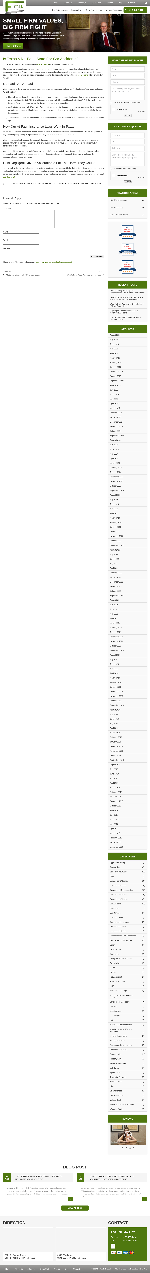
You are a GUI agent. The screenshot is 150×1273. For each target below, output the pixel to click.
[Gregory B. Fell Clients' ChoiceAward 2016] (127, 273)
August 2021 (115, 600)
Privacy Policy (135, 102)
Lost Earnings (115, 1011)
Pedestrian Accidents (119, 1050)
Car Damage (115, 913)
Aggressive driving (117, 863)
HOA (112, 986)
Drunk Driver (115, 963)
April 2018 (114, 783)
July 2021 (114, 605)
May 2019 (114, 724)
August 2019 (115, 710)
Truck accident (116, 1082)
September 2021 (117, 596)
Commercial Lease (118, 927)
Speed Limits (115, 1073)
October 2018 (115, 756)
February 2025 (116, 413)
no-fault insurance (74, 184)
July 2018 (114, 769)
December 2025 (116, 372)
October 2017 (115, 806)
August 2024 (115, 440)
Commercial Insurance (119, 922)
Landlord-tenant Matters (120, 1002)
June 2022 (114, 559)
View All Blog (75, 1208)
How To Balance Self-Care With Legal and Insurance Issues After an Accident (127, 298)
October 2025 (115, 376)
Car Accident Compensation (121, 890)
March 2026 (115, 358)
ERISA (113, 972)
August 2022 (115, 550)
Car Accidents (43, 64)
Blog (120, 3)
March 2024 (115, 463)
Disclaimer (127, 102)
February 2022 (116, 573)
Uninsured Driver (117, 1095)
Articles (110, 3)
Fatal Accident (116, 977)
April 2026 (114, 353)
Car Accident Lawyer (118, 895)
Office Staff (96, 3)
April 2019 (114, 728)
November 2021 (116, 586)
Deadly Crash (115, 950)
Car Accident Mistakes (119, 899)
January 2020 (115, 687)
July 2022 (114, 554)
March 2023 (115, 518)
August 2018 (115, 765)
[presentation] (128, 109)
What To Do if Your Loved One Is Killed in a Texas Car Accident (127, 305)
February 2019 (116, 737)
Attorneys (82, 3)
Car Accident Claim (118, 886)
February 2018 (116, 792)
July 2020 (114, 660)
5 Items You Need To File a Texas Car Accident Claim (125, 318)
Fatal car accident (117, 981)
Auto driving (115, 867)
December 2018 (116, 746)
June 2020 (114, 664)
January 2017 (115, 842)
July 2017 (114, 815)
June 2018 (114, 774)
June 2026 (114, 344)
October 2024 (115, 431)
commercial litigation (118, 931)
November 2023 (116, 481)
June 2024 (114, 449)
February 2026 (116, 363)
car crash (50, 184)
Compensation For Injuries (121, 940)
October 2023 (115, 486)
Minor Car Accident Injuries (121, 1025)
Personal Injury (77, 10)
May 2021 (114, 614)
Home (55, 3)
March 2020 (115, 678)
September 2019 (117, 705)
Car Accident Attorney (119, 881)
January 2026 (115, 367)
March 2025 (115, 408)
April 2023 (114, 513)
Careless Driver (116, 918)
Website (6, 248)
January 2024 (115, 472)
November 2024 (116, 426)
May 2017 (114, 824)
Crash (112, 945)
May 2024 (114, 454)
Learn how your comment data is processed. (54, 262)
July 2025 (114, 390)
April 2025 (114, 404)
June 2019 (114, 719)
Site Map (143, 1269)
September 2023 (117, 490)
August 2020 (115, 655)
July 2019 (114, 714)
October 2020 (115, 646)
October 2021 (115, 591)
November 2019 (116, 696)
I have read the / (127, 102)
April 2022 (114, 568)
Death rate (114, 954)
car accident (37, 184)
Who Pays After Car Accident (122, 1105)
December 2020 (116, 637)
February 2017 (116, 838)
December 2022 (116, 532)
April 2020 (114, 673)
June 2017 (114, 820)
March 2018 (115, 788)
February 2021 (116, 628)
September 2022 (117, 545)
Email (6, 240)
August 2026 (115, 335)
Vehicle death (115, 1100)
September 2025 (117, 381)
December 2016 (116, 847)
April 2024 (114, 458)
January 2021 (115, 632)
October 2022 (115, 541)
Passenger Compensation (121, 1045)
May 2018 (114, 778)
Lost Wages (115, 1016)
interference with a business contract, (121, 996)
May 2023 (114, 509)
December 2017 (116, 801)
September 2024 (117, 436)
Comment (7, 209)
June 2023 (114, 504)
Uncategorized (116, 1091)
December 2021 (116, 582)
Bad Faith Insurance (60, 10)
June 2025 (114, 395)
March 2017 (115, 833)
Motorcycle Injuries (118, 1041)
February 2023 (116, 522)
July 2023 (114, 500)
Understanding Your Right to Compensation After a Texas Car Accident (127, 292)
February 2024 (116, 468)
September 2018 (117, 760)
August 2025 (115, 385)
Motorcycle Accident (118, 1036)
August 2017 (115, 810)
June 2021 (114, 609)
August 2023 (115, 495)
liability (60, 184)
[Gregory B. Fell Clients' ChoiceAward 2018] (127, 238)
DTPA (112, 968)
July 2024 (114, 445)
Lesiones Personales (114, 10)
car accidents (82, 75)
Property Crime (116, 1059)
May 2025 (114, 399)
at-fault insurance (21, 184)
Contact (131, 3)
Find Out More (13, 46)
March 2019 (115, 733)
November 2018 (116, 751)
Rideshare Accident (118, 1063)
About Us (68, 3)
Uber (112, 1086)
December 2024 (116, 422)
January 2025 (115, 417)
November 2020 (116, 641)
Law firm (113, 1006)
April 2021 (114, 618)
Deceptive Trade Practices (121, 959)
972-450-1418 (136, 10)
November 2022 (116, 536)
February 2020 (116, 682)
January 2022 (115, 577)
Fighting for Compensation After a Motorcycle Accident (124, 312)
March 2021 (115, 623)
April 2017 (114, 829)
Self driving (114, 1068)
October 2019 (115, 701)
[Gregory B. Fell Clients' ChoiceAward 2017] (127, 256)
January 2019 (115, 742)
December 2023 (116, 477)
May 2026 (114, 349)
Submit (128, 116)
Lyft (111, 1020)
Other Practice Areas (94, 10)
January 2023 (115, 527)
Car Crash (114, 908)
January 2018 (115, 797)
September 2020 (117, 650)
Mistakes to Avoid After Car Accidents (121, 1030)
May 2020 (114, 669)
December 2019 (116, 692)
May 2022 (114, 564)
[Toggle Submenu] (143, 200)
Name (6, 232)
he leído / (125, 169)
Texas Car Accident (118, 1077)
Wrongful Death (116, 1109)
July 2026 (114, 340)
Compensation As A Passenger (123, 936)
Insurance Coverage (118, 991)
